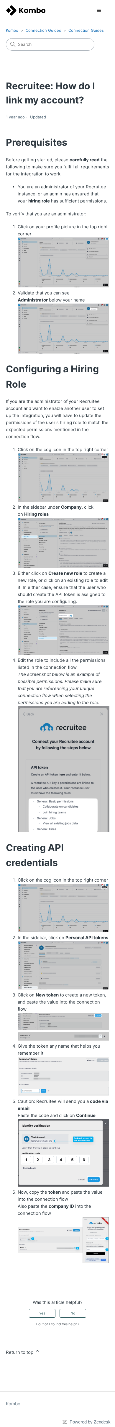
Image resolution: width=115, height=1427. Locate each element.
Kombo (12, 30)
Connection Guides (43, 30)
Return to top (20, 1352)
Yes (42, 1313)
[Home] (26, 10)
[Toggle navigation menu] (98, 10)
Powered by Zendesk (90, 1421)
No (72, 1313)
